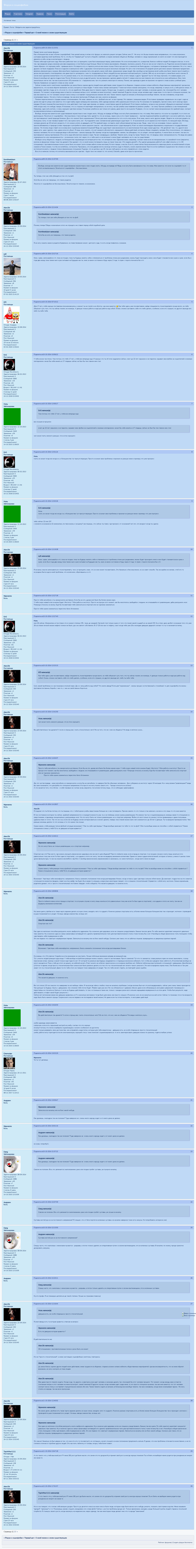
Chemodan (8, 1053)
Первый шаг (29, 32)
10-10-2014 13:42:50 (50, 712)
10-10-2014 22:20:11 (50, 1278)
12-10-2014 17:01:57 (50, 1486)
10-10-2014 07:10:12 (50, 302)
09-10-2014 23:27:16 (50, 254)
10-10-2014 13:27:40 (50, 616)
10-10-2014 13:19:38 (50, 549)
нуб (5, 254)
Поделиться (38, 48)
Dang (6, 1152)
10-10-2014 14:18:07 (50, 804)
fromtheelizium (9, 159)
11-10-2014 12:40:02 (50, 1401)
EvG (5, 355)
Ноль (6, 404)
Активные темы (10, 20)
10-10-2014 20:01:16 (50, 1126)
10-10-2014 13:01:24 (50, 452)
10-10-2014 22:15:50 (50, 1228)
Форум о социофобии (14, 32)
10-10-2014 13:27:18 (50, 596)
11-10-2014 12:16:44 (50, 1304)
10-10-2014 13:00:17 (50, 404)
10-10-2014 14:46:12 (50, 836)
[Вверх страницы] (189, 1313)
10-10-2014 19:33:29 (50, 1053)
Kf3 (5, 302)
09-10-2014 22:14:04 (50, 207)
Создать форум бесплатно (182, 1542)
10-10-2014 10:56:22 (50, 354)
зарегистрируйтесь (33, 27)
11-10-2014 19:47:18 (50, 1451)
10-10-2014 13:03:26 (50, 501)
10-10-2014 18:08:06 (50, 891)
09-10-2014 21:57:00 (50, 159)
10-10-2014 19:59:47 (50, 1100)
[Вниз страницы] (188, 1315)
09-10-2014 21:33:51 (50, 48)
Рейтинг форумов (164, 1542)
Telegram (29, 14)
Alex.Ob (7, 48)
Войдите (19, 27)
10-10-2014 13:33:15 (50, 665)
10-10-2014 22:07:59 (50, 1202)
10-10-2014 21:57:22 (50, 1151)
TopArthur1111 (10, 1451)
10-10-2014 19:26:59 (50, 1005)
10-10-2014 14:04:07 (50, 758)
